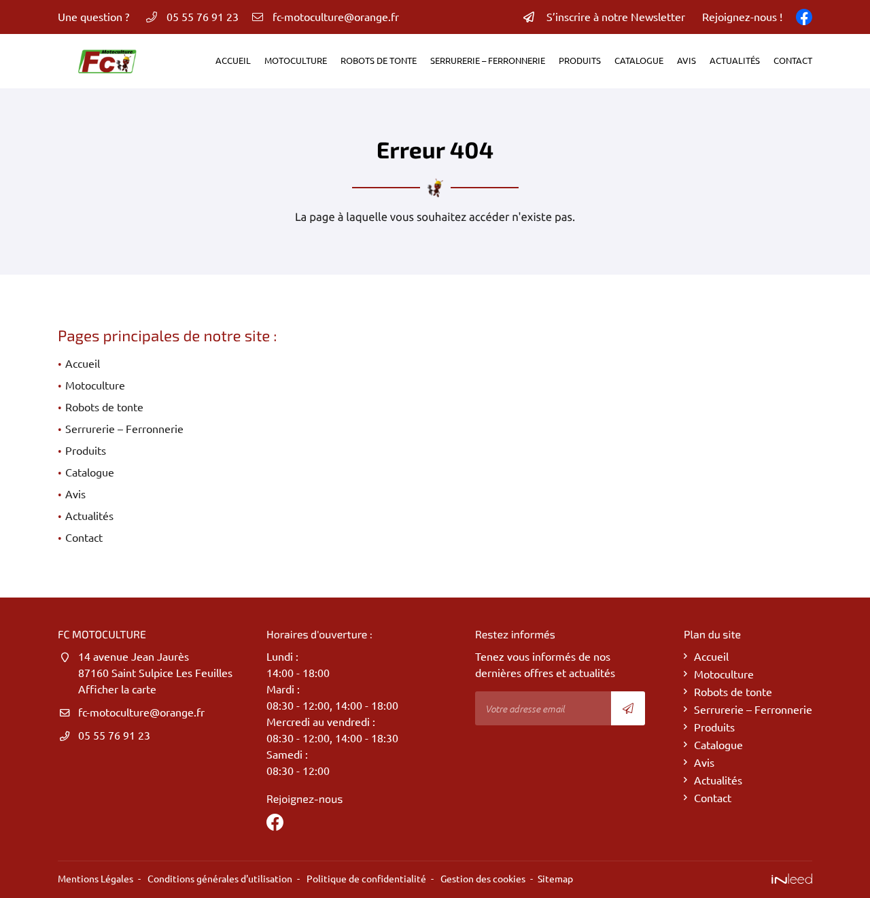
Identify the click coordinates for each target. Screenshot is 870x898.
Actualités (735, 60)
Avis (686, 60)
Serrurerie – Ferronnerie (487, 60)
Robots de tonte (379, 60)
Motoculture (295, 60)
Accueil (233, 60)
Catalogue (638, 60)
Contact (792, 60)
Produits (580, 60)
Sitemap (555, 879)
